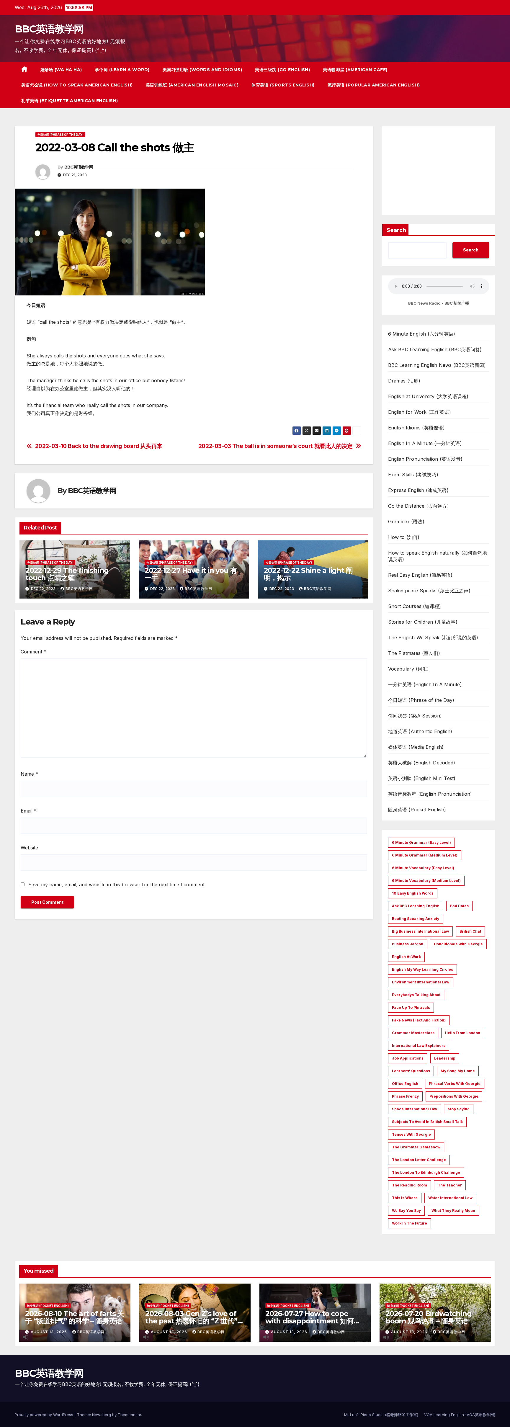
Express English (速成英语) (418, 490)
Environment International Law (420, 982)
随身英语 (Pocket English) (417, 810)
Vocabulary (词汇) (408, 669)
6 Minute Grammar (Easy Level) (421, 842)
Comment (33, 652)
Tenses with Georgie (411, 1134)
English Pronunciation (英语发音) (425, 459)
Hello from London (462, 1033)
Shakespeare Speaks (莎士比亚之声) (429, 591)
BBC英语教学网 (49, 29)
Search (396, 230)
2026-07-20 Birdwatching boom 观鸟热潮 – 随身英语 (428, 1317)
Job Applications (408, 1058)
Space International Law (414, 1109)
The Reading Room (409, 1185)
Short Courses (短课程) (414, 606)
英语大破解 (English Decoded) (421, 763)
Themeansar (129, 1414)
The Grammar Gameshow (416, 1147)
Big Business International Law (420, 931)
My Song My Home (458, 1071)
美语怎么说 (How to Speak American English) (77, 85)
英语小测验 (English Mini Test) (422, 778)
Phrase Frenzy (405, 1096)
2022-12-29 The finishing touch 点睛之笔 (67, 574)
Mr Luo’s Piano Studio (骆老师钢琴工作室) (381, 1414)
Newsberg (101, 1414)
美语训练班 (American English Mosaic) (192, 85)
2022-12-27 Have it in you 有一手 (191, 574)
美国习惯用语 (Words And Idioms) (202, 69)
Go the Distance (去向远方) (418, 506)
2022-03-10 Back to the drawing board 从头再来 (98, 446)
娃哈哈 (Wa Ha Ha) (61, 69)
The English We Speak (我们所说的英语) (433, 637)
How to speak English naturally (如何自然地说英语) (437, 556)
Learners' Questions (411, 1071)
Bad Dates (459, 906)
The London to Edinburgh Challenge (426, 1172)
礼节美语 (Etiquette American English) (69, 100)
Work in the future (409, 1223)
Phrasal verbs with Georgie (454, 1083)
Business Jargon (407, 944)
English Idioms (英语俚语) (416, 428)
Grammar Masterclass (413, 1033)
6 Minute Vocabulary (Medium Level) (426, 880)
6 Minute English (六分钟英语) (421, 334)
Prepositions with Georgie (453, 1096)
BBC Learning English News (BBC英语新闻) (437, 365)
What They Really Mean (453, 1210)
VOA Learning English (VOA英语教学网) (459, 1414)
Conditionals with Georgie (458, 944)
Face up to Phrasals (411, 1007)
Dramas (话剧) (404, 381)
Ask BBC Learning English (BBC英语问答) (435, 349)
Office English (405, 1083)
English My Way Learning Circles (422, 969)
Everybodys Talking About (416, 995)
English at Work (406, 956)
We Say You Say (406, 1210)
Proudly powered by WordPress (44, 1414)
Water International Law (450, 1198)
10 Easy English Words (413, 893)
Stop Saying (459, 1109)
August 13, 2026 (49, 1332)
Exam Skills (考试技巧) (413, 475)
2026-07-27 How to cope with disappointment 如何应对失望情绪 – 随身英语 (312, 1321)
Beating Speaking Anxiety (415, 918)
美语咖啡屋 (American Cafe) (355, 69)
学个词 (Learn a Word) (122, 69)
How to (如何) (404, 537)
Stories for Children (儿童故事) (422, 622)
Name (29, 774)
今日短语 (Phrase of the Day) (60, 134)
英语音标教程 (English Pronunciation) (430, 794)
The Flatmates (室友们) (414, 653)
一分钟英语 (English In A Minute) (425, 684)
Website (29, 848)
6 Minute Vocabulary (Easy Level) (423, 868)
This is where (405, 1198)
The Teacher (450, 1185)
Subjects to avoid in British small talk (427, 1121)
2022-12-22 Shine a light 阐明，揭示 (308, 574)
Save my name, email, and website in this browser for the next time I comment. (117, 884)
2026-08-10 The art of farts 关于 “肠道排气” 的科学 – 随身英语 (74, 1317)
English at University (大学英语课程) (428, 396)
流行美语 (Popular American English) (374, 85)
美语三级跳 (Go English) (282, 69)
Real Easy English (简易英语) (420, 575)
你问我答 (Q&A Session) (415, 716)
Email (29, 811)
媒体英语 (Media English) (416, 747)
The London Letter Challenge (419, 1160)
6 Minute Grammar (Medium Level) (424, 855)
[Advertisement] (438, 170)
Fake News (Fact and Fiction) (419, 1020)
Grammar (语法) (406, 521)
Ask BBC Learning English (415, 906)
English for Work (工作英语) (419, 412)
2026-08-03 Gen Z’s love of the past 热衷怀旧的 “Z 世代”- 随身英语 (192, 1321)
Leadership (444, 1058)
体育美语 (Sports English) (283, 85)
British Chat (470, 931)
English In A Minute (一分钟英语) (425, 443)
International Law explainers (418, 1045)
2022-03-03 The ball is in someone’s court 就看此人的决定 (275, 446)
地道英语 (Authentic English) (420, 731)
